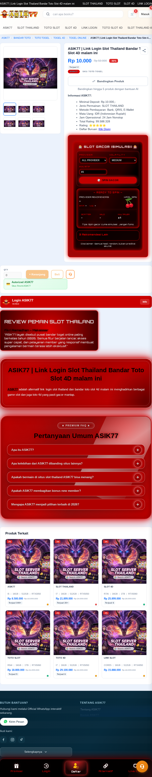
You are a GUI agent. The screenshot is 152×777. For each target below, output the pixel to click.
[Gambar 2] (24, 109)
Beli (57, 274)
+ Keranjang (37, 274)
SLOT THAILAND (93, 3)
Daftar (76, 771)
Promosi (16, 771)
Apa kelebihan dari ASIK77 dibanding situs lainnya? (47, 463)
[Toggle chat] (142, 766)
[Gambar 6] (38, 123)
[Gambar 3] (38, 109)
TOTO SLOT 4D (112, 27)
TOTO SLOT (113, 3)
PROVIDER (85, 155)
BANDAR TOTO (22, 38)
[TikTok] (21, 739)
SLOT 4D (129, 3)
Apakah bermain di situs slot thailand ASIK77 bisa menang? (52, 477)
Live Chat (135, 771)
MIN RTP (84, 166)
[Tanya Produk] (70, 274)
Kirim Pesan (16, 721)
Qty (6, 270)
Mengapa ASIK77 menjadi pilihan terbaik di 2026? (45, 504)
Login (46, 771)
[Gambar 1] (9, 109)
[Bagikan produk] (144, 51)
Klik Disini (104, 129)
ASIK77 (7, 27)
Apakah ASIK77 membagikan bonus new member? (46, 490)
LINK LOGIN (145, 3)
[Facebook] (3, 739)
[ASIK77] (19, 14)
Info (145, 301)
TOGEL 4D (59, 38)
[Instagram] (12, 739)
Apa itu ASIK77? (22, 449)
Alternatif (106, 771)
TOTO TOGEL (42, 38)
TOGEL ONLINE (77, 38)
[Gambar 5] (24, 123)
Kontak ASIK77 (89, 715)
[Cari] (48, 14)
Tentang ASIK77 (90, 709)
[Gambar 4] (9, 123)
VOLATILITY (117, 155)
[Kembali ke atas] (143, 756)
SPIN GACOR (108, 180)
